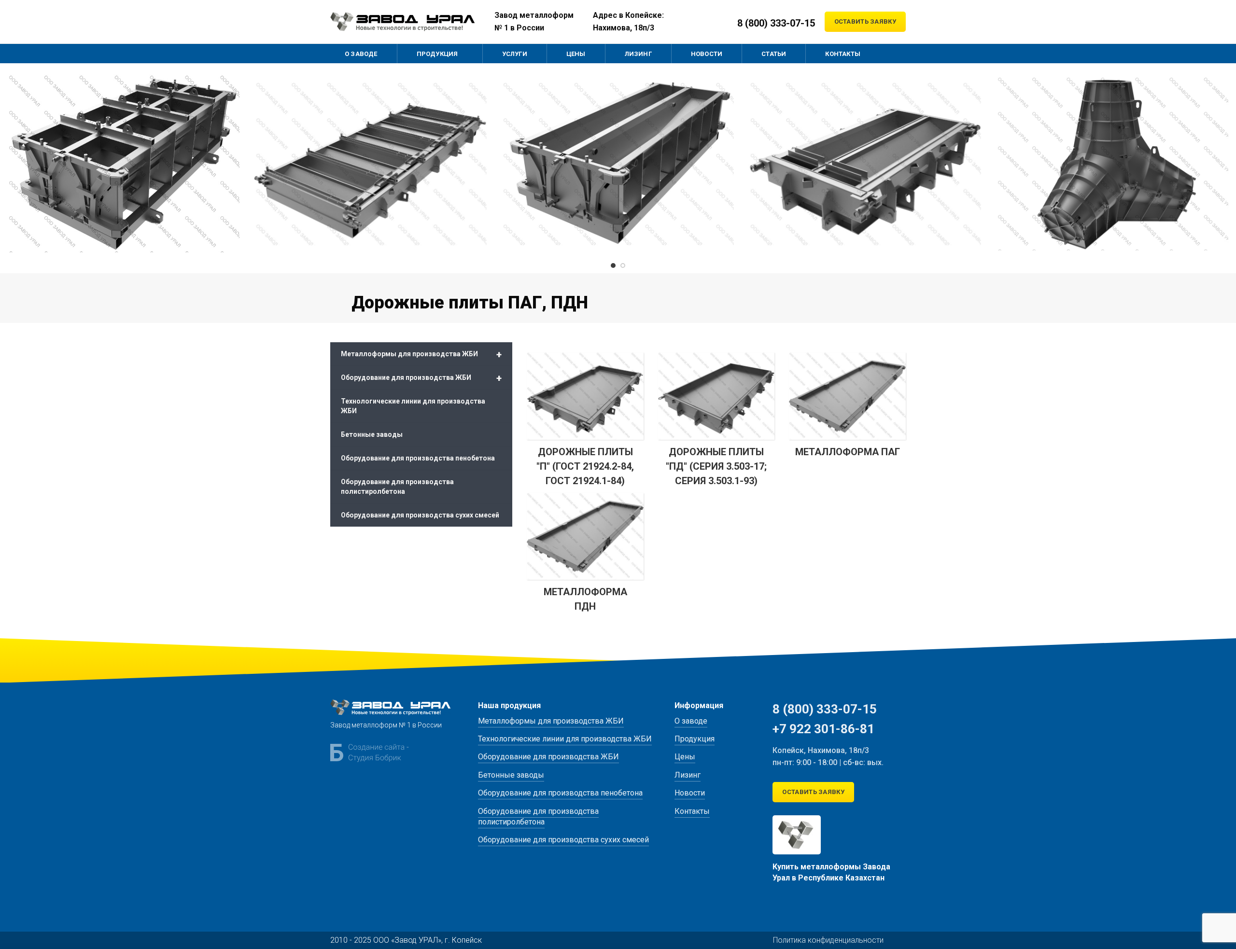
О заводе (690, 721)
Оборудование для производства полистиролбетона (397, 486)
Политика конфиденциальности (828, 940)
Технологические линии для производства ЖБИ (413, 406)
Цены (684, 756)
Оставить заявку (865, 21)
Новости (689, 792)
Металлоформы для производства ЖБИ (421, 354)
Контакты (692, 811)
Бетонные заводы (372, 434)
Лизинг (687, 775)
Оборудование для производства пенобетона (418, 458)
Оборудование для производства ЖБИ (421, 378)
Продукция (694, 738)
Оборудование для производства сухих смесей (420, 515)
